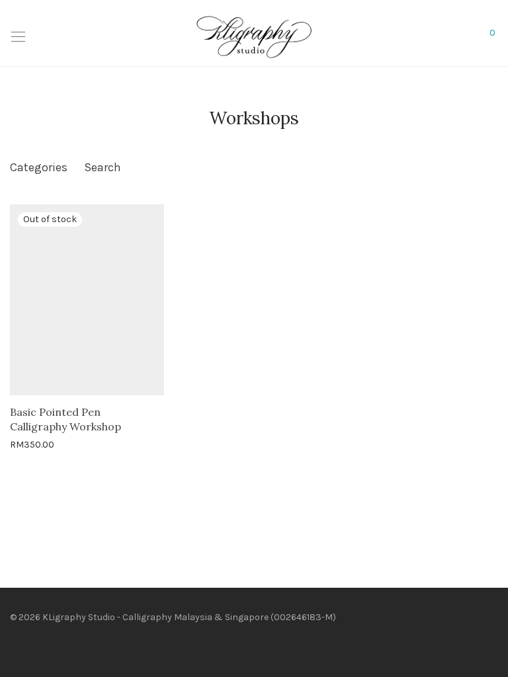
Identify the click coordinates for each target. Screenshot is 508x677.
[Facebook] (14, 646)
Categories (38, 167)
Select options (34, 444)
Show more (96, 444)
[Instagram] (34, 646)
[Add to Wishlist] (157, 410)
